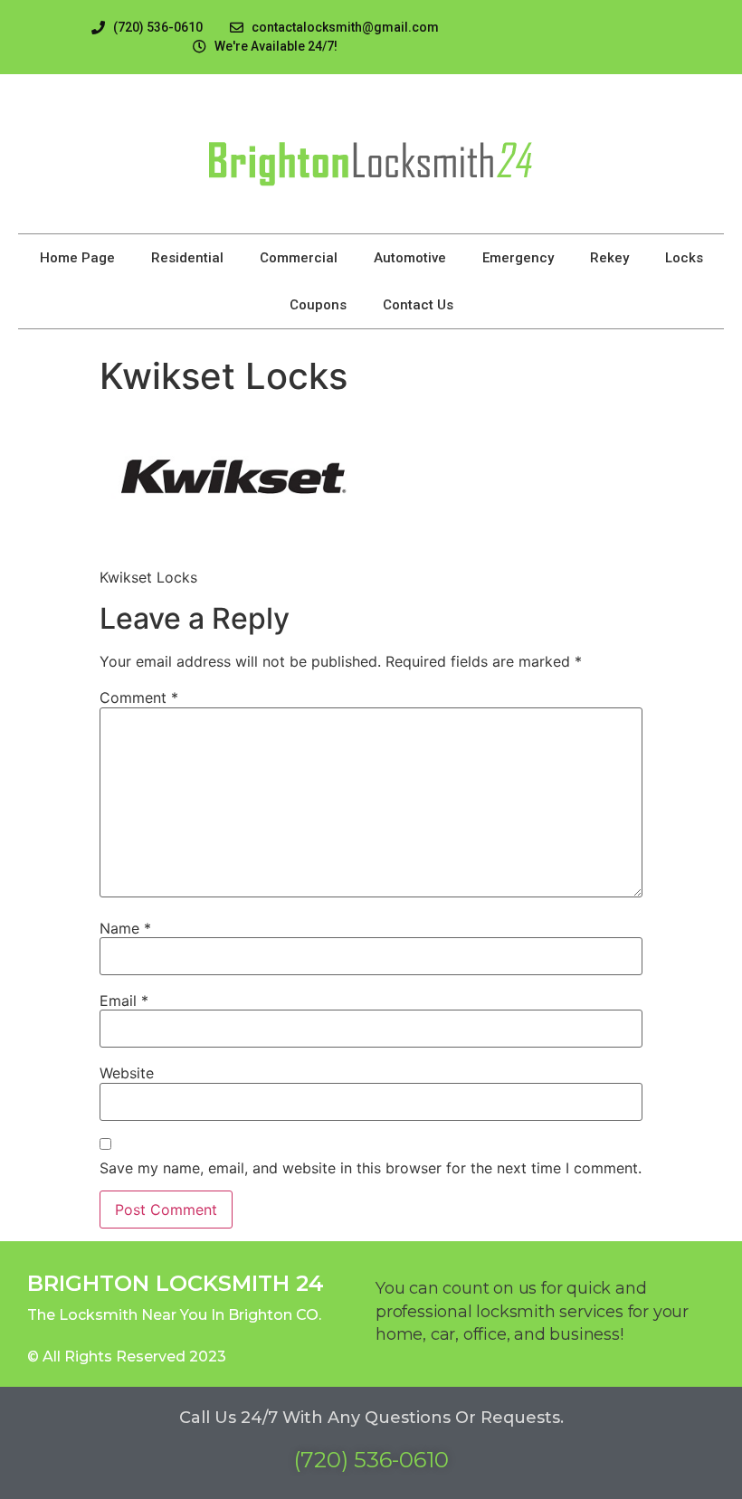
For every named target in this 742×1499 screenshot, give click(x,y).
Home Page (77, 258)
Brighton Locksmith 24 (175, 1283)
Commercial (299, 258)
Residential (187, 258)
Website (127, 1073)
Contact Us (418, 305)
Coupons (318, 305)
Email (124, 1000)
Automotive (410, 258)
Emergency (518, 258)
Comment (139, 697)
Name (125, 928)
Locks (684, 258)
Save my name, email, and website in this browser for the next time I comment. (371, 1168)
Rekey (609, 258)
